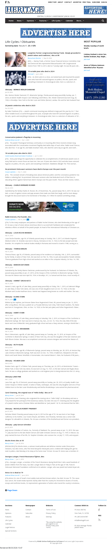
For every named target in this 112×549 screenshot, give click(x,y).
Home (11, 21)
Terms (48, 527)
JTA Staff (31, 74)
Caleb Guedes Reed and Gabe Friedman (18, 156)
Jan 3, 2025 (39, 74)
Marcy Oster (9, 395)
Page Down (12, 490)
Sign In (104, 2)
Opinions (8, 513)
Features (8, 517)
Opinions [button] (30, 21)
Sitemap (49, 517)
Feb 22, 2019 (9, 188)
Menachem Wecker (34, 58)
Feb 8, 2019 (8, 347)
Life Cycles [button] (56, 21)
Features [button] (43, 21)
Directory (52, 2)
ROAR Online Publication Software (50, 541)
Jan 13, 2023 (38, 156)
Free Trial (86, 2)
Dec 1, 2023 (25, 140)
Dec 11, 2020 (22, 172)
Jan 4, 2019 (25, 475)
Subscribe (96, 2)
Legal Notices (10, 527)
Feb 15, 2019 (22, 220)
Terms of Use (51, 510)
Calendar (69, 21)
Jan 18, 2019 (20, 443)
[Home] (43, 13)
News (7, 510)
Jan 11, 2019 (20, 459)
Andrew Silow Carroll (12, 140)
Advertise (77, 2)
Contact (68, 2)
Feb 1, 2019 (8, 379)
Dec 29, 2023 (9, 108)
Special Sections (11, 531)
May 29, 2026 (48, 58)
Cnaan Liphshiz (10, 172)
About (60, 2)
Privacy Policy (51, 513)
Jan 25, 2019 (20, 395)
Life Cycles (9, 520)
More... (80, 21)
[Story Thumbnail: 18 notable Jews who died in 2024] (15, 84)
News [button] (19, 21)
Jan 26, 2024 (9, 92)
